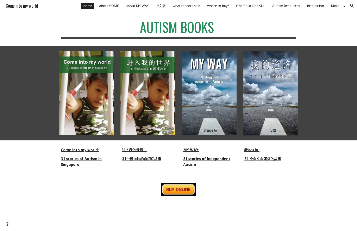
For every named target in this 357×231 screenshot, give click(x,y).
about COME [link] (109, 6)
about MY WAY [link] (137, 6)
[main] (178, 29)
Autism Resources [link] (286, 6)
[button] (352, 6)
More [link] (335, 6)
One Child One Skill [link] (250, 6)
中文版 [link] (161, 6)
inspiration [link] (315, 6)
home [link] (87, 6)
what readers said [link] (186, 6)
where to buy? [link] (218, 6)
